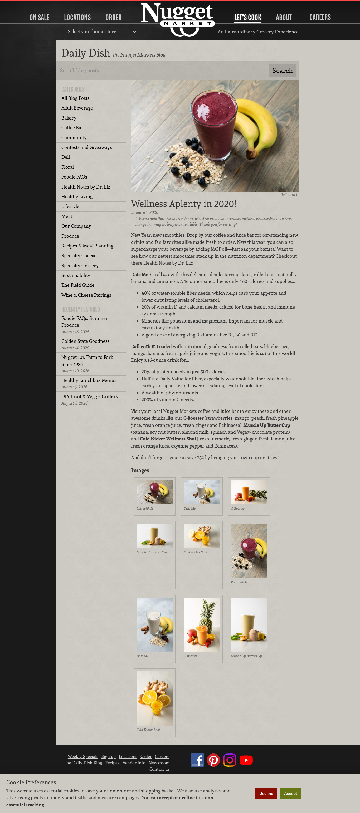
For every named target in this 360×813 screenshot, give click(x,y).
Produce (70, 236)
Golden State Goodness (85, 344)
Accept (290, 793)
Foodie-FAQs (74, 177)
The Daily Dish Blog (83, 762)
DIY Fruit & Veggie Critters (89, 399)
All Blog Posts (75, 98)
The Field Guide (77, 285)
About (284, 17)
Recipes (112, 762)
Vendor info (134, 762)
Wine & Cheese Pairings (86, 295)
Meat (66, 216)
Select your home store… (93, 31)
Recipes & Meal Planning (87, 246)
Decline (266, 793)
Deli (65, 157)
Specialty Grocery (80, 265)
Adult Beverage (77, 108)
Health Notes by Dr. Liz (85, 187)
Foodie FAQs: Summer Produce (84, 325)
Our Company (76, 226)
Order (113, 17)
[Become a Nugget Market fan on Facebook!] (197, 765)
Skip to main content (25, 4)
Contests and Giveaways (86, 147)
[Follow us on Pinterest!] (213, 765)
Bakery (68, 118)
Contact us (159, 769)
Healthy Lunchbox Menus (88, 383)
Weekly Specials (83, 756)
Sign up (108, 756)
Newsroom (159, 762)
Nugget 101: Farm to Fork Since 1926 (87, 364)
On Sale (39, 17)
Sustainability (75, 275)
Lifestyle (70, 206)
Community (74, 138)
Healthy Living (77, 197)
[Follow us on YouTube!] (246, 765)
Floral (67, 167)
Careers (320, 17)
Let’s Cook (247, 17)
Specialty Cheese (78, 255)
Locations (77, 17)
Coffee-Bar (72, 128)
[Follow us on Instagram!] (229, 765)
